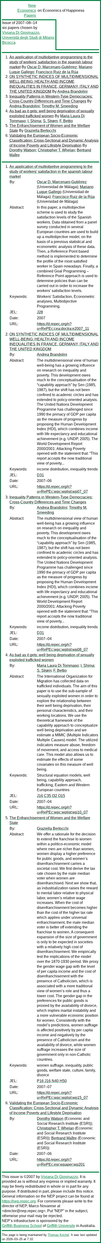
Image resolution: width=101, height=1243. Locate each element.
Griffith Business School (22, 1226)
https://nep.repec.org (19, 1201)
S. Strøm (50, 121)
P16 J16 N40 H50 (52, 1081)
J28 (40, 312)
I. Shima (34, 121)
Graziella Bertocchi (40, 131)
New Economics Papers (26, 10)
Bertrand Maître (64, 1138)
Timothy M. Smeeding (60, 106)
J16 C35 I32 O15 (51, 796)
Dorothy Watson (22, 150)
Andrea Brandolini (72, 91)
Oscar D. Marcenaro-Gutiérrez (52, 67)
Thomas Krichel (58, 1235)
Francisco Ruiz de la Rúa (57, 72)
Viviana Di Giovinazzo (20, 33)
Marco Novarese (42, 1206)
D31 (40, 475)
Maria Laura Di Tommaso (58, 666)
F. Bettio (66, 121)
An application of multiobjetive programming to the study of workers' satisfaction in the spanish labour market (51, 62)
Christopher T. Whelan (56, 150)
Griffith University (61, 1226)
